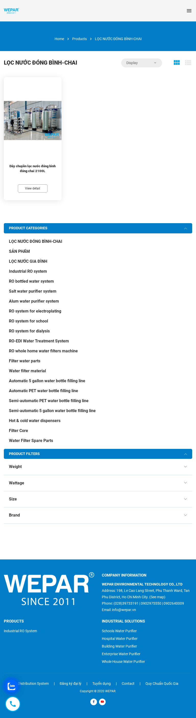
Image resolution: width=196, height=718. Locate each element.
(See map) (157, 597)
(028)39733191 (126, 603)
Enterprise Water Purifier (121, 654)
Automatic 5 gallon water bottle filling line (47, 380)
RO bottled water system (31, 281)
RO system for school (28, 321)
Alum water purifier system (34, 301)
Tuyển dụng (101, 683)
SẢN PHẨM (19, 251)
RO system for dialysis (29, 331)
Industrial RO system (28, 271)
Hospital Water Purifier (120, 639)
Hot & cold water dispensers (34, 420)
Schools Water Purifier (119, 631)
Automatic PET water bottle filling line (43, 390)
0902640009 (174, 603)
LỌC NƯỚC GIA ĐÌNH (28, 261)
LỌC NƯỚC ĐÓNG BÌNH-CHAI (35, 241)
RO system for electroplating (35, 311)
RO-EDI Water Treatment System (39, 341)
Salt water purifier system (32, 291)
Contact (128, 683)
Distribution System (33, 683)
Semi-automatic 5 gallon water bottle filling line (52, 410)
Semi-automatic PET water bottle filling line (49, 400)
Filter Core (18, 430)
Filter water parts (24, 360)
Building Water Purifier (119, 646)
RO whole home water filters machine (43, 351)
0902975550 (151, 603)
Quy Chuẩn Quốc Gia (161, 683)
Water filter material (27, 370)
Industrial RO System (20, 631)
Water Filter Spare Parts (31, 440)
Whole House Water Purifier (123, 662)
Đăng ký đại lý (70, 683)
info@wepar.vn (124, 610)
